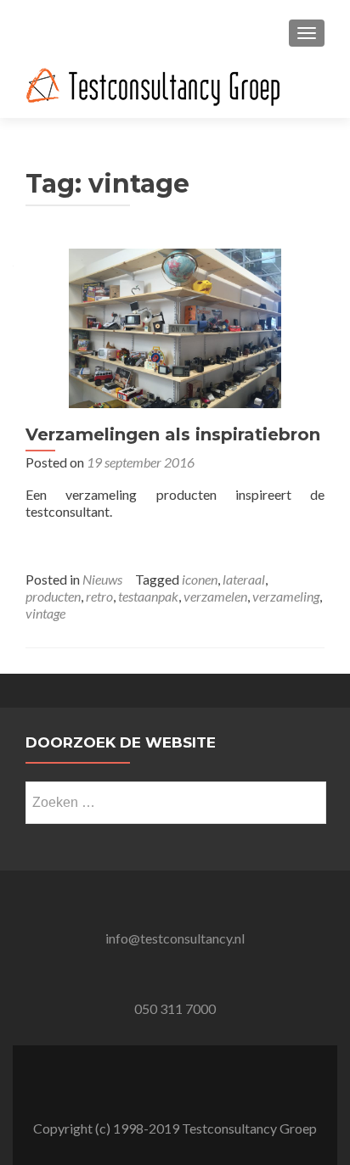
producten (53, 596)
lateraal (244, 579)
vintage (45, 613)
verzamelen (215, 596)
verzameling (285, 596)
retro (99, 596)
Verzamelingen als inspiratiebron (172, 434)
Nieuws (102, 579)
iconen (199, 579)
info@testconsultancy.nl (175, 938)
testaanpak (148, 596)
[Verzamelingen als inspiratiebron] (175, 326)
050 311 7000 (175, 1008)
